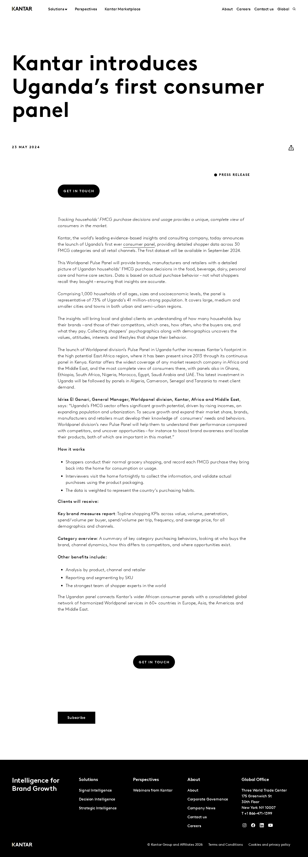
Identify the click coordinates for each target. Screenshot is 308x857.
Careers (243, 9)
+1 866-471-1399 (258, 814)
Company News (201, 808)
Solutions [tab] (56, 9)
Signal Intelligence (95, 791)
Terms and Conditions (225, 845)
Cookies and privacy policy (269, 845)
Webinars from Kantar (152, 791)
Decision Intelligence (97, 799)
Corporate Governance (207, 799)
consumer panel (139, 245)
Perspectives (86, 9)
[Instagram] (244, 826)
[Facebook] (253, 826)
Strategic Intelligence (98, 808)
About (227, 9)
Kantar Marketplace (123, 9)
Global (283, 9)
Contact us (264, 9)
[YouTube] (262, 826)
